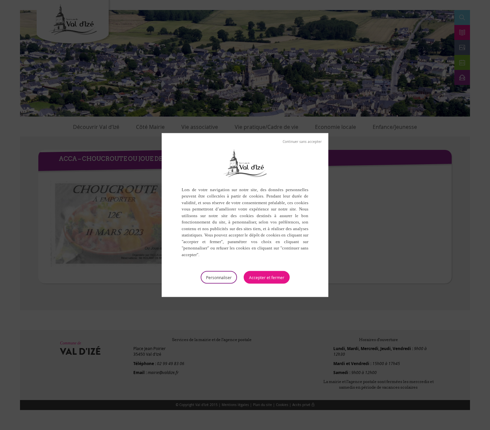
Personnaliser (219, 277)
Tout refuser (302, 142)
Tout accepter (267, 277)
